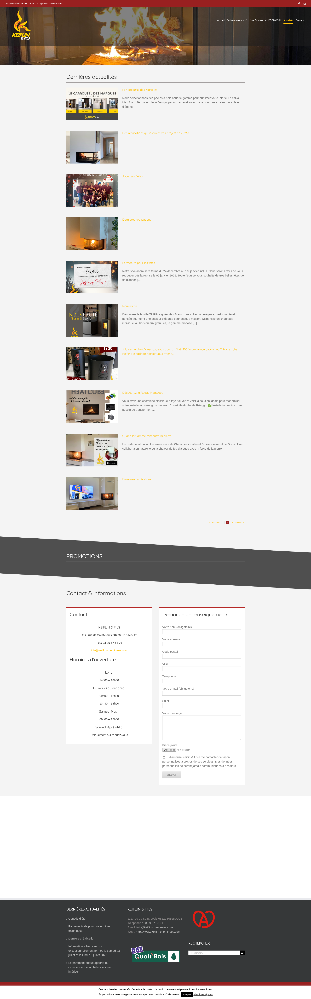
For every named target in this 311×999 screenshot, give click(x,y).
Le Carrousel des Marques (139, 90)
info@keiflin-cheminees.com (49, 3)
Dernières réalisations (136, 219)
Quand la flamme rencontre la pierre (147, 436)
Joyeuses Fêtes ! (133, 176)
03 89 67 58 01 (153, 923)
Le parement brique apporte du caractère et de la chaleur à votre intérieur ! (89, 967)
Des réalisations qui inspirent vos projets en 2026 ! (155, 133)
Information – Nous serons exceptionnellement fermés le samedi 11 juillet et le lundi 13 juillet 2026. (94, 951)
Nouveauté (129, 306)
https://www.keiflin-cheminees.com (158, 931)
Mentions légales (203, 994)
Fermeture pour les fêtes (138, 263)
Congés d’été (77, 918)
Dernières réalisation (81, 938)
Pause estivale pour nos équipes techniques (89, 928)
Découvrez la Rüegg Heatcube (142, 392)
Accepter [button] (187, 994)
